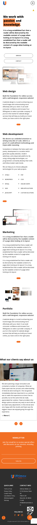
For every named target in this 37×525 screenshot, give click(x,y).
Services (18, 55)
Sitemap (6, 500)
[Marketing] (18, 278)
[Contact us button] (29, 517)
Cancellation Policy (9, 496)
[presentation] (16, 423)
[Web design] (18, 124)
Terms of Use (8, 489)
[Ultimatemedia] (5, 3)
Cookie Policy (8, 493)
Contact (18, 61)
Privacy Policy (8, 491)
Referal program (9, 498)
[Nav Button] (33, 3)
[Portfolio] (18, 342)
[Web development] (5, 201)
